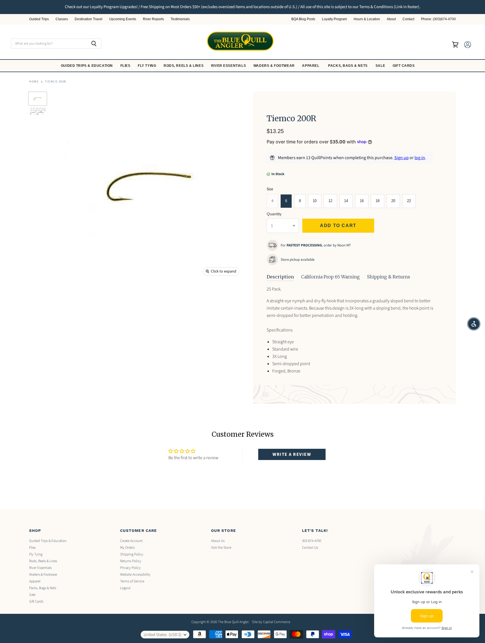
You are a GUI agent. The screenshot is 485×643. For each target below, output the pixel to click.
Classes (62, 19)
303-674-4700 (311, 540)
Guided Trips (39, 19)
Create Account (131, 540)
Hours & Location (367, 19)
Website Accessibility (135, 574)
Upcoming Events (122, 19)
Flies (126, 66)
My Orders (127, 547)
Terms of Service (132, 581)
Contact (408, 19)
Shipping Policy (131, 554)
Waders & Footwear (274, 66)
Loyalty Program (334, 19)
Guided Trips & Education (87, 66)
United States (162, 635)
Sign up (401, 158)
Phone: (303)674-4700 (438, 19)
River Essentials (229, 66)
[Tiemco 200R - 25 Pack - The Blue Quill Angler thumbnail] (38, 98)
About (391, 19)
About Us (218, 540)
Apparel (311, 66)
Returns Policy (130, 561)
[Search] (93, 43)
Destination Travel (88, 19)
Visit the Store (221, 547)
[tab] (280, 277)
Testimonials (180, 19)
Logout (125, 588)
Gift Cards (404, 66)
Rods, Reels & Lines (184, 66)
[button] (474, 324)
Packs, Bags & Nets (348, 66)
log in (420, 158)
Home (34, 82)
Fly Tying (147, 66)
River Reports (153, 19)
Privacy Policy (130, 567)
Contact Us (310, 547)
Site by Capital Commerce (271, 621)
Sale (381, 66)
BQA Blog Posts (303, 19)
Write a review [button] (292, 454)
